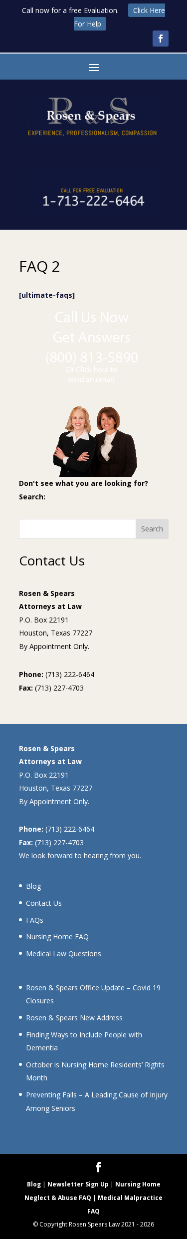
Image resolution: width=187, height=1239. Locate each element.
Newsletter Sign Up (78, 1184)
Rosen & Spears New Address (74, 1017)
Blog (33, 886)
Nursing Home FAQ (57, 936)
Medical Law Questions (63, 953)
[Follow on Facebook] (161, 39)
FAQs (34, 920)
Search (152, 528)
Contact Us (44, 903)
